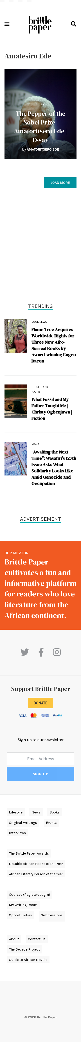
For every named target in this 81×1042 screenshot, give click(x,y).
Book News (39, 321)
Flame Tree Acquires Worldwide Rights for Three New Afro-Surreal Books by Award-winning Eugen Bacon (54, 345)
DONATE (40, 702)
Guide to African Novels (28, 960)
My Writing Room (23, 905)
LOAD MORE (60, 182)
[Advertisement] (40, 246)
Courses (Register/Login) (29, 894)
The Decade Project (24, 949)
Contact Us (36, 939)
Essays (40, 104)
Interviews (17, 833)
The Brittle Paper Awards (29, 853)
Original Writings (23, 822)
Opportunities (20, 915)
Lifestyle (15, 812)
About (14, 939)
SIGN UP (40, 774)
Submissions (52, 915)
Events (51, 822)
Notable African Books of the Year (36, 864)
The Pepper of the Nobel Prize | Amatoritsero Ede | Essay (40, 126)
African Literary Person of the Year (36, 874)
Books (55, 812)
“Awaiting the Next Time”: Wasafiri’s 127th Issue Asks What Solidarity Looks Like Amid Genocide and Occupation (54, 468)
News (35, 444)
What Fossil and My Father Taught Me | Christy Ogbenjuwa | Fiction (52, 408)
